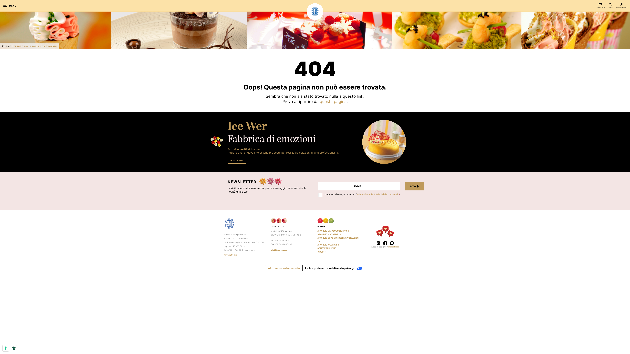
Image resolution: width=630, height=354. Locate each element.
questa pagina (333, 101)
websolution (393, 247)
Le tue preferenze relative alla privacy (329, 268)
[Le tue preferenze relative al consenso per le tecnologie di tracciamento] (6, 348)
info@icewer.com (279, 250)
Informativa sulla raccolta (284, 268)
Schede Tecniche (326, 248)
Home (7, 46)
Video (320, 252)
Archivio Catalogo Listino (332, 231)
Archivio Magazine (327, 234)
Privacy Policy (230, 255)
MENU (13, 6)
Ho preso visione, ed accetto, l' (361, 194)
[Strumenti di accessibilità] (14, 348)
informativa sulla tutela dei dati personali (377, 194)
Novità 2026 (237, 160)
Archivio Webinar (327, 245)
